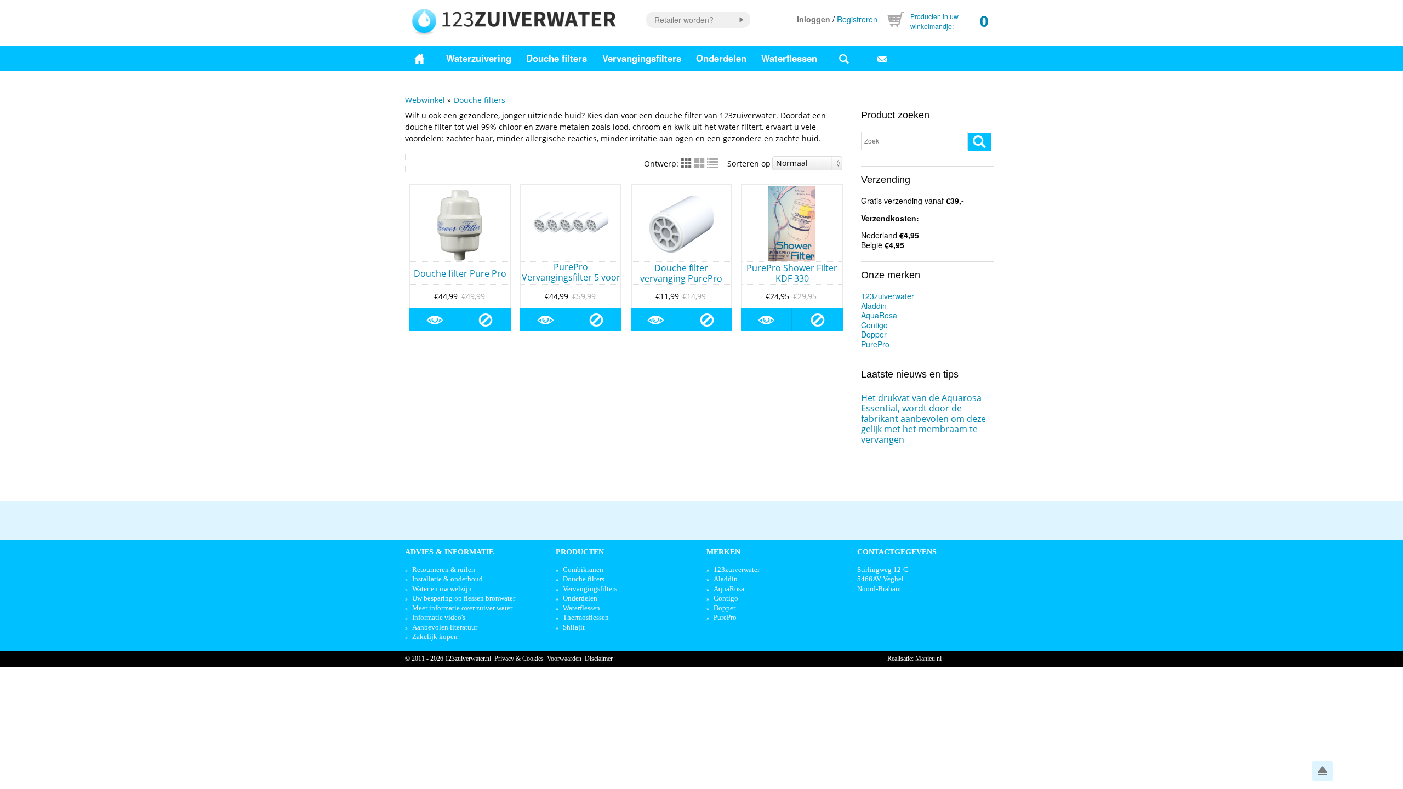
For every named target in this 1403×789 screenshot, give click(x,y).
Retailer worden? (684, 19)
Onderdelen (721, 58)
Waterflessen (789, 58)
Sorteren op (749, 163)
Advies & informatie (449, 551)
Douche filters (556, 58)
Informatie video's (438, 617)
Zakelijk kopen (435, 636)
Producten (580, 551)
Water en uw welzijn (442, 589)
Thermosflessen (586, 617)
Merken (723, 551)
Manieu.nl (928, 658)
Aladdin (874, 305)
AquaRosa (879, 315)
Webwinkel (425, 100)
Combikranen (583, 569)
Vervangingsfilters (641, 58)
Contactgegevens (897, 551)
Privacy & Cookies (519, 658)
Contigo (874, 324)
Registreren (857, 19)
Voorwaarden (564, 658)
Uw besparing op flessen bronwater (463, 598)
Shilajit (574, 627)
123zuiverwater (887, 295)
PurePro (875, 344)
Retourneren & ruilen (443, 569)
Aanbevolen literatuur (444, 627)
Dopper (874, 334)
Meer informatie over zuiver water (462, 608)
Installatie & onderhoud (447, 579)
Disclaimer (599, 658)
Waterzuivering (478, 58)
